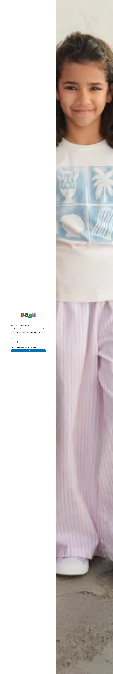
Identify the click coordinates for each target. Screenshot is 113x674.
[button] (28, 350)
